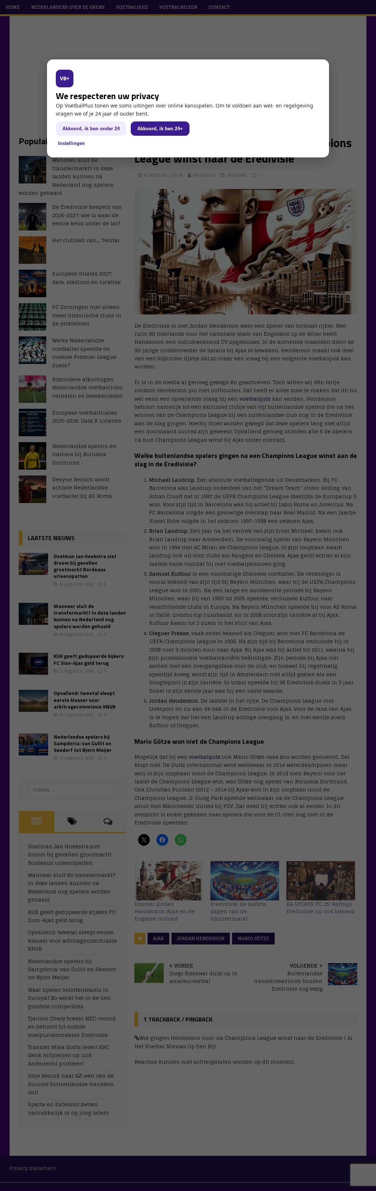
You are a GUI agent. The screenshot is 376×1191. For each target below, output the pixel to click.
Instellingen (71, 143)
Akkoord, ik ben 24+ (160, 128)
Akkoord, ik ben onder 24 (91, 128)
